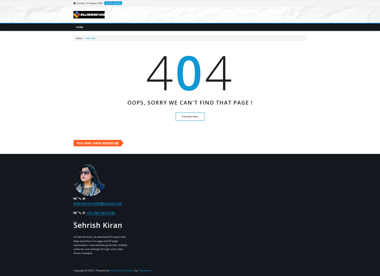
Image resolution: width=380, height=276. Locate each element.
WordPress (115, 270)
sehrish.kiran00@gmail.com (97, 203)
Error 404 (91, 38)
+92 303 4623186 (100, 212)
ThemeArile (144, 270)
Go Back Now (191, 116)
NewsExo (129, 270)
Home (79, 27)
